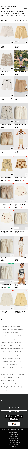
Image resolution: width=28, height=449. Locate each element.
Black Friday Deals (5, 387)
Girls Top (3, 364)
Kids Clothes (4, 335)
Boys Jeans (9, 364)
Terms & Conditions (14, 432)
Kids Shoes (3, 342)
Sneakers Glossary (14, 440)
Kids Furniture (4, 351)
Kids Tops (3, 345)
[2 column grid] (6, 20)
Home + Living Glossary (14, 442)
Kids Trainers (16, 364)
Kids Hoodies (18, 377)
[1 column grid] (2, 20)
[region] (7, 33)
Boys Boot (3, 358)
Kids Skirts (3, 339)
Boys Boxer (4, 380)
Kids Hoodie (10, 358)
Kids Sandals (4, 355)
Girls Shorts (12, 323)
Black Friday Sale (5, 390)
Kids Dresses (10, 345)
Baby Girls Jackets (5, 329)
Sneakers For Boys (13, 371)
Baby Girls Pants (5, 332)
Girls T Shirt (3, 377)
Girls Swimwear (4, 323)
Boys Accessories (14, 332)
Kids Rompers (19, 348)
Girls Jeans (12, 361)
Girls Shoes (18, 367)
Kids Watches (11, 367)
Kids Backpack (12, 351)
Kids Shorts (10, 342)
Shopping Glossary (14, 436)
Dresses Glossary (14, 438)
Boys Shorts (19, 323)
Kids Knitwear (10, 339)
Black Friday (15, 383)
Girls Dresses (11, 380)
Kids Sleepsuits (21, 335)
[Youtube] (18, 408)
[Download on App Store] (9, 416)
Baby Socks (20, 351)
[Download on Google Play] (18, 416)
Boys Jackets (19, 355)
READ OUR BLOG (14, 411)
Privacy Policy (14, 434)
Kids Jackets (17, 345)
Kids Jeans (17, 339)
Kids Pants (3, 348)
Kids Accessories (12, 335)
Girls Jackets (10, 377)
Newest (17, 20)
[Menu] (19, 422)
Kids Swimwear (18, 342)
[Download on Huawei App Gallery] (14, 419)
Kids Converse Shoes (6, 383)
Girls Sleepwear (11, 348)
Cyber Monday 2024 (16, 387)
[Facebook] (10, 408)
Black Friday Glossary (14, 444)
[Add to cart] (12, 42)
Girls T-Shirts (19, 361)
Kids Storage (11, 355)
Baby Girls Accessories (16, 329)
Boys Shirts (17, 358)
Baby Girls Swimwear (15, 326)
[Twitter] (15, 408)
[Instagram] (12, 408)
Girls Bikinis (3, 367)
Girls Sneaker (4, 371)
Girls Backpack (4, 374)
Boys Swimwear (5, 326)
